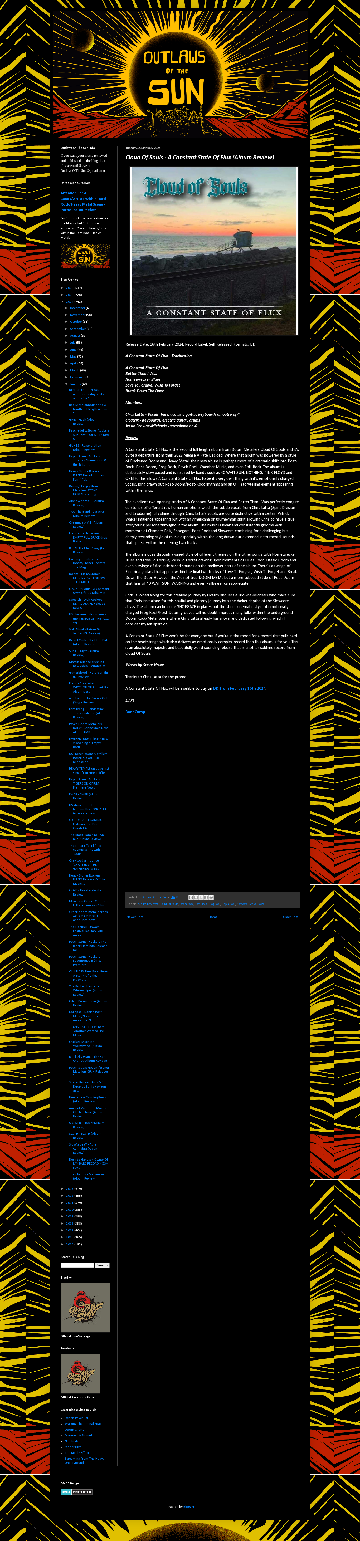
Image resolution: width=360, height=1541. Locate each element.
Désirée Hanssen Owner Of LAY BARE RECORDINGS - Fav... (88, 1164)
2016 (70, 1237)
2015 (70, 1244)
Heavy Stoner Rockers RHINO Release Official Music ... (87, 880)
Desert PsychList (76, 1418)
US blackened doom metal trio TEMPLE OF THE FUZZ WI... (89, 618)
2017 (70, 1230)
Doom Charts (74, 1429)
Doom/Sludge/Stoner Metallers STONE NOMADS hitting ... (84, 490)
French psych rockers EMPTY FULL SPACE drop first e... (88, 537)
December (78, 308)
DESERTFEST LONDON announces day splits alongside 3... (86, 394)
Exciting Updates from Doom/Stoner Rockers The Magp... (87, 563)
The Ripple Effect (77, 1453)
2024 (70, 302)
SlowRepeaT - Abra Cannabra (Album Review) (83, 1148)
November (78, 315)
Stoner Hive (73, 1447)
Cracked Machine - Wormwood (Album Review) (85, 1046)
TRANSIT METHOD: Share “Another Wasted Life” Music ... (87, 1031)
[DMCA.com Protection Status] (77, 1494)
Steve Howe (257, 904)
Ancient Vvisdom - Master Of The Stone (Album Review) (87, 1112)
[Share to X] (201, 897)
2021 (70, 1203)
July (73, 342)
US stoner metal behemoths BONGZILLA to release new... (87, 809)
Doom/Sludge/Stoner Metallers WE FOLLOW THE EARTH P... (87, 578)
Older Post (290, 917)
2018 (70, 1223)
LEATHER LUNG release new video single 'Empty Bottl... (88, 743)
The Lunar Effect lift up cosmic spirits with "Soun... (85, 850)
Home (213, 917)
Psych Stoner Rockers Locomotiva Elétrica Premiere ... (85, 961)
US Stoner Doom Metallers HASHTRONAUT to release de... (88, 758)
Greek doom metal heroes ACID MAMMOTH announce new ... (88, 916)
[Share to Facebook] (206, 897)
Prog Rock (214, 904)
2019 (70, 1216)
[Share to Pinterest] (211, 897)
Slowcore (242, 904)
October (76, 322)
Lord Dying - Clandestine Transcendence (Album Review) (87, 713)
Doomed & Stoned (78, 1435)
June (73, 349)
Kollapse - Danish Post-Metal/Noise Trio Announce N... (86, 1016)
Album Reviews (148, 904)
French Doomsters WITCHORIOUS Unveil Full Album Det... (89, 687)
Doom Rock (186, 904)
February (77, 377)
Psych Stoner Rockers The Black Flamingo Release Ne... (88, 946)
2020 (70, 1209)
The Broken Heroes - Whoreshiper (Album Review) (86, 990)
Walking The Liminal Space (84, 1424)
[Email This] (191, 897)
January (76, 384)
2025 (70, 295)
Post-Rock (201, 904)
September (78, 329)
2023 (70, 1189)
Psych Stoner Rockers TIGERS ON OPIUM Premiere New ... (84, 783)
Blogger (188, 1507)
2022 (70, 1195)
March (75, 370)
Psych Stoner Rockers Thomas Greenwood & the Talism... (87, 460)
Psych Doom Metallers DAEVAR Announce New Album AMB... (88, 728)
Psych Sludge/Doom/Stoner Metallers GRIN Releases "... (89, 1072)
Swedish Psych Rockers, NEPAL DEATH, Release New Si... (87, 604)
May (73, 356)
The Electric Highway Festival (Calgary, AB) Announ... (86, 931)
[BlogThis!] (196, 897)
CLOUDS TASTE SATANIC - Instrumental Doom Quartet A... (86, 824)
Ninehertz (72, 1441)
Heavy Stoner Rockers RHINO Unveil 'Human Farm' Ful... (86, 475)
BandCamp (135, 712)
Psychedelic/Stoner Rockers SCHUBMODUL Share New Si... (89, 435)
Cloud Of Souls (168, 904)
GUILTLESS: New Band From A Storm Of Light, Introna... (88, 975)
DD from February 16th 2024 (239, 689)
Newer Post (135, 917)
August (75, 335)
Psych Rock (228, 904)
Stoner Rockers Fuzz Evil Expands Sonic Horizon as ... (87, 1086)
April (73, 363)
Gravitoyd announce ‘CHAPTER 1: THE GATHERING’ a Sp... (84, 864)
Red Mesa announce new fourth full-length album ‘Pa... (88, 409)
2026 (70, 288)
